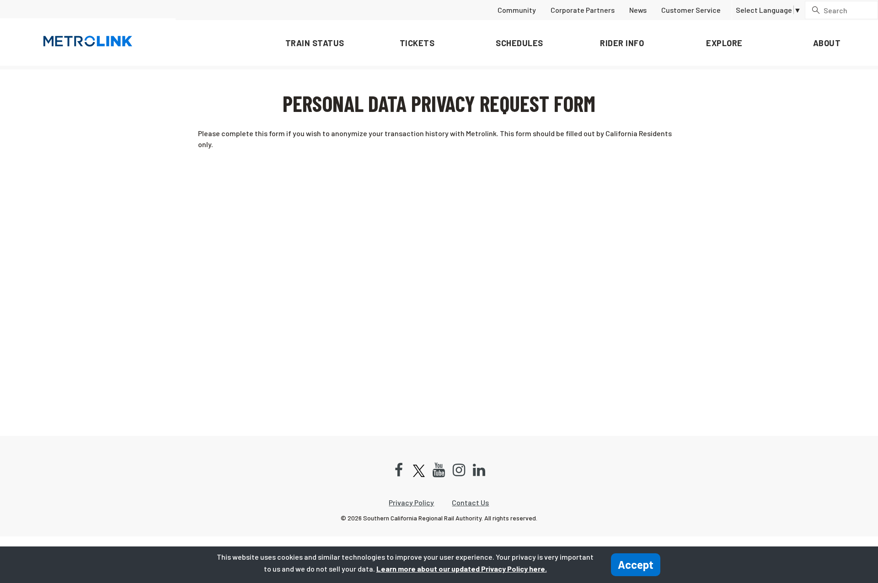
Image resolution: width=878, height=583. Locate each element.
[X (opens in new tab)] (419, 471)
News (638, 9)
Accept (635, 564)
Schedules (519, 43)
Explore (724, 43)
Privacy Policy (411, 502)
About (827, 43)
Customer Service (691, 9)
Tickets (417, 43)
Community (517, 9)
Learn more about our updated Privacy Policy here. (461, 568)
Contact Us (470, 502)
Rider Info (622, 43)
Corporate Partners (583, 9)
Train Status (314, 43)
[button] (768, 10)
